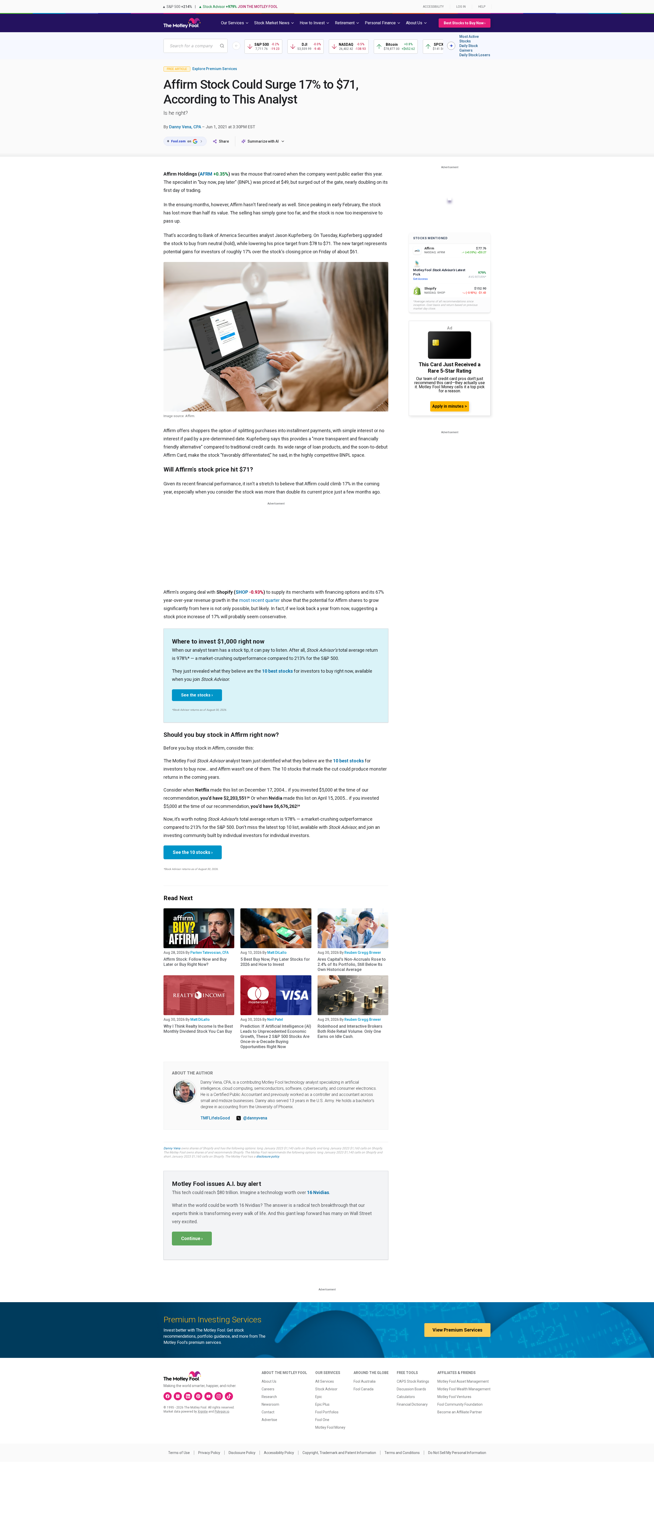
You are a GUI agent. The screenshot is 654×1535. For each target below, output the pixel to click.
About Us (269, 1381)
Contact (268, 1412)
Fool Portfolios (326, 1412)
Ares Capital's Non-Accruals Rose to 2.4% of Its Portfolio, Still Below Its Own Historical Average (352, 964)
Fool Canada (363, 1389)
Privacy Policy (209, 1453)
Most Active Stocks (469, 39)
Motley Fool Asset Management (463, 1381)
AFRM (206, 174)
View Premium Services (457, 1330)
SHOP (242, 592)
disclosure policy (267, 1156)
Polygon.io (222, 1411)
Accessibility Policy (279, 1453)
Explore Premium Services (214, 69)
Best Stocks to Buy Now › (464, 23)
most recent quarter (259, 600)
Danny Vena (172, 1148)
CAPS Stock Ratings (413, 1381)
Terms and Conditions (402, 1453)
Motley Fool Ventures (454, 1397)
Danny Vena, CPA (185, 126)
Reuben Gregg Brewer (362, 952)
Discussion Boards (411, 1389)
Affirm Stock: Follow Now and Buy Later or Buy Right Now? (195, 962)
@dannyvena (255, 1118)
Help (481, 6)
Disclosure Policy (242, 1453)
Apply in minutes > (449, 406)
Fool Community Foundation (460, 1404)
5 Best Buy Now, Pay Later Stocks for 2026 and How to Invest (275, 962)
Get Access (420, 279)
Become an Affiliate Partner (459, 1412)
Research (269, 1397)
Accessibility (433, 6)
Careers (268, 1389)
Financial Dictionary (412, 1404)
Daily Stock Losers (474, 55)
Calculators (406, 1397)
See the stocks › (197, 695)
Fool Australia (365, 1381)
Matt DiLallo (277, 952)
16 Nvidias (318, 1192)
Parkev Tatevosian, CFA (209, 952)
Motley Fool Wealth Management (464, 1389)
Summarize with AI (263, 141)
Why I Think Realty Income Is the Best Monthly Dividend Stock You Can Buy (198, 1029)
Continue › (192, 1238)
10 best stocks (277, 671)
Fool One (322, 1420)
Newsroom (270, 1404)
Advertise (269, 1420)
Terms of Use (179, 1453)
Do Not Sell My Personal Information (457, 1453)
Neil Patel (275, 1019)
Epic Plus (322, 1404)
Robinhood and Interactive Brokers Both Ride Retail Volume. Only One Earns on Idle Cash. (350, 1031)
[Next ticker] (451, 46)
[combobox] (195, 46)
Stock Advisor (326, 1389)
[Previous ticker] (236, 46)
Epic (318, 1397)
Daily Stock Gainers (468, 48)
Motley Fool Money (330, 1427)
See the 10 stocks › (193, 852)
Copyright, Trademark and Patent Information (339, 1453)
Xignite (203, 1411)
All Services (324, 1381)
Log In (461, 6)
